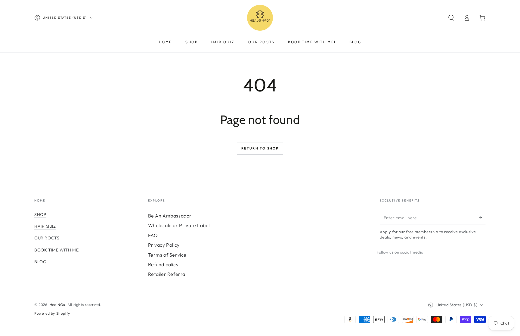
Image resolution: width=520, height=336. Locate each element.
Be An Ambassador (170, 216)
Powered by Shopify (52, 313)
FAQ (153, 235)
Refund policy (163, 264)
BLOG (40, 261)
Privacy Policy (164, 245)
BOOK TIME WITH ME (56, 250)
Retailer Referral (167, 274)
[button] (451, 17)
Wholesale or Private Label (179, 225)
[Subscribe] (482, 217)
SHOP (40, 214)
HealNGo (57, 304)
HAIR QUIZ (45, 226)
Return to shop (260, 148)
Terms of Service (167, 255)
